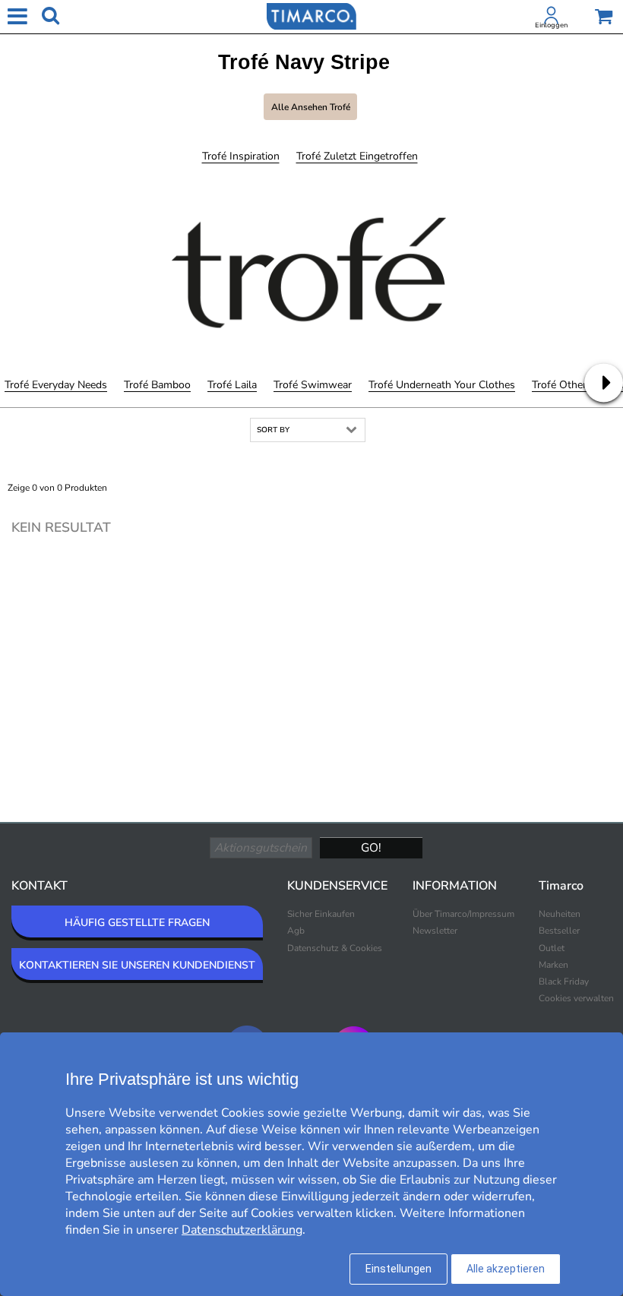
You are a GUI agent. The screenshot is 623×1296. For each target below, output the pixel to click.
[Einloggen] (551, 18)
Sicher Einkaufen (321, 914)
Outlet (551, 948)
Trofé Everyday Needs (56, 385)
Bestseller (559, 931)
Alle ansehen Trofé (310, 107)
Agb (296, 931)
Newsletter (435, 931)
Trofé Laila (232, 385)
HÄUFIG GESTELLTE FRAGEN (137, 922)
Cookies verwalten (576, 998)
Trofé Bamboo (157, 385)
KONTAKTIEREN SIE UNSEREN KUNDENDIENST (137, 965)
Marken (553, 965)
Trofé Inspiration (241, 156)
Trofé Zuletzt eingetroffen (357, 156)
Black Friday (564, 981)
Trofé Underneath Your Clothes (441, 385)
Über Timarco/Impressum (463, 914)
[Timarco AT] (311, 15)
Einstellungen (398, 1269)
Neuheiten (559, 914)
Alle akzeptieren (505, 1269)
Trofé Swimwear (313, 385)
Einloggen (551, 25)
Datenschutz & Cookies (334, 948)
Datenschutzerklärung (242, 1230)
